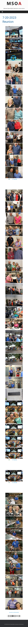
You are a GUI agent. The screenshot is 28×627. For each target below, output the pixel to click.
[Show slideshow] (14, 612)
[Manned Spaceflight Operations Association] (14, 3)
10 (19, 616)
